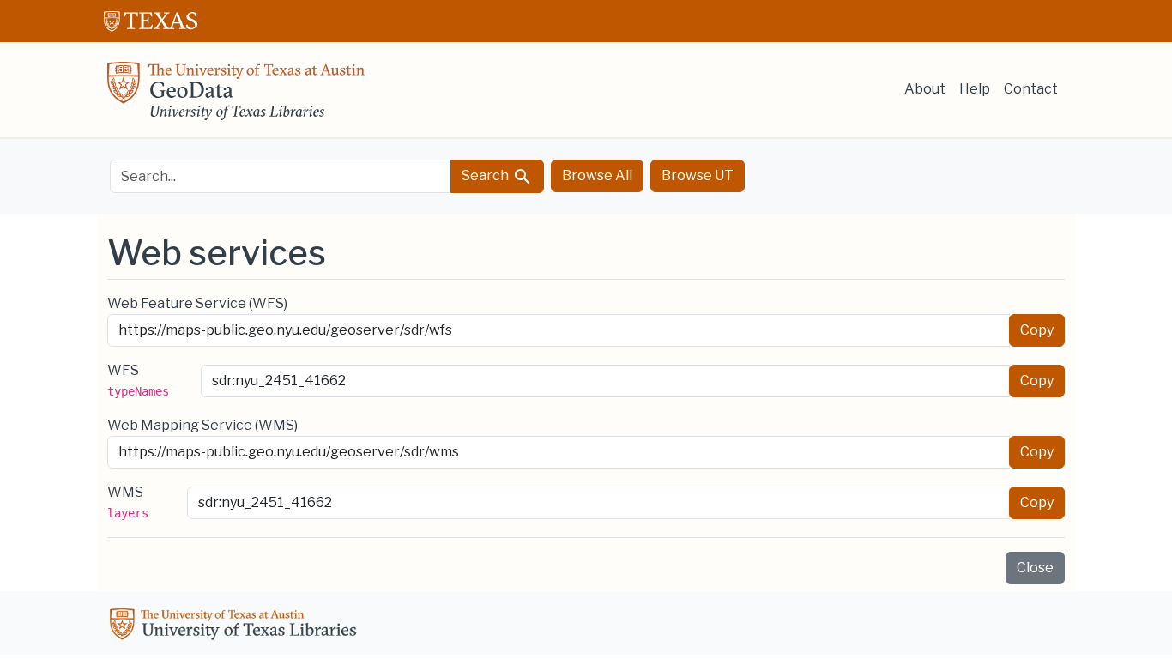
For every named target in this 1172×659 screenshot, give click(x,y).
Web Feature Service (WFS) (197, 303)
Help (974, 89)
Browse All (597, 175)
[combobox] (280, 176)
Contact (1031, 89)
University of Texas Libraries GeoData (236, 96)
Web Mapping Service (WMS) (202, 425)
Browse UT (698, 175)
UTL (236, 626)
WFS (138, 380)
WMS (127, 502)
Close (1035, 567)
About (924, 89)
